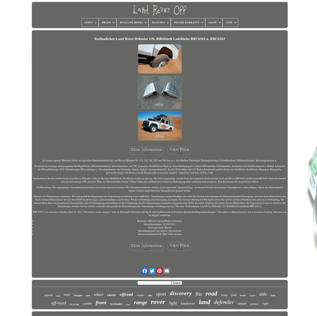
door (128, 304)
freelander (116, 303)
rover (158, 301)
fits (199, 294)
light (173, 303)
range (140, 302)
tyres (273, 295)
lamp (224, 295)
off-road (58, 302)
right (265, 303)
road (211, 293)
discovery (181, 293)
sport (161, 294)
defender (224, 302)
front (101, 302)
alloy (150, 295)
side (263, 294)
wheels (111, 295)
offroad (126, 294)
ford (233, 295)
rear (67, 294)
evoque (78, 295)
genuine (254, 304)
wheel (98, 294)
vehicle (48, 295)
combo (87, 303)
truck (58, 296)
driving (74, 304)
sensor (242, 303)
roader (140, 295)
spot (88, 295)
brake (243, 295)
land (204, 302)
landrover (188, 303)
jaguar (253, 295)
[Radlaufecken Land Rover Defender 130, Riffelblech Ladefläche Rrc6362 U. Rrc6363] (160, 59)
